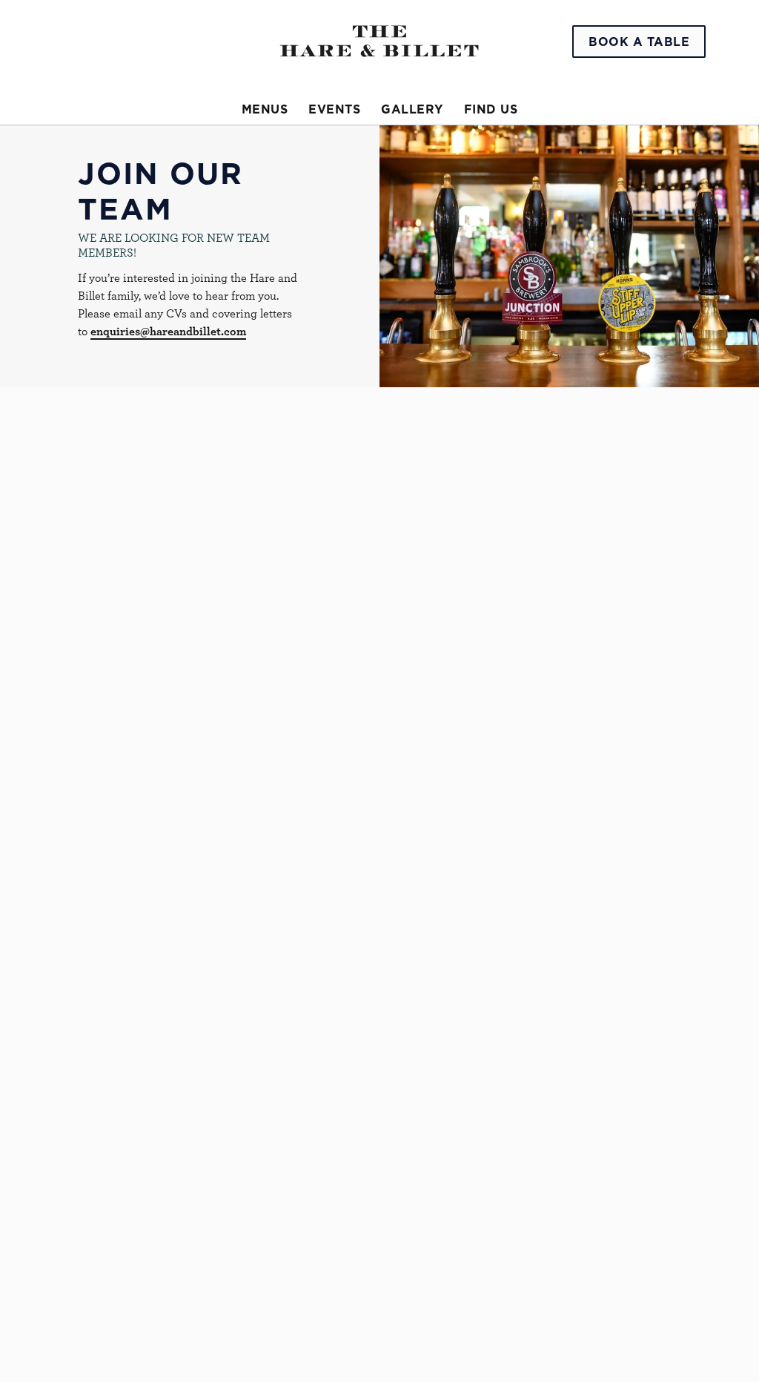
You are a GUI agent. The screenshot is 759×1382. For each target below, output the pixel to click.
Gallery (412, 109)
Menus (265, 109)
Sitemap (98, 1343)
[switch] (296, 761)
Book (639, 41)
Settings (652, 815)
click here (366, 674)
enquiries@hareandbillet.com (168, 331)
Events (334, 109)
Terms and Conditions (135, 1361)
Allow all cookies (595, 862)
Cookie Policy (114, 1308)
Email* (70, 464)
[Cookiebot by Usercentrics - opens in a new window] (637, 508)
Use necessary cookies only (377, 862)
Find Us (491, 109)
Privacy (97, 1326)
